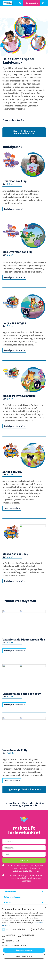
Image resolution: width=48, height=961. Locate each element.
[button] (2, 45)
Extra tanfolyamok (12, 897)
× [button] (45, 908)
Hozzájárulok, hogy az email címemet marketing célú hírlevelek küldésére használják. (26, 878)
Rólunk (7, 902)
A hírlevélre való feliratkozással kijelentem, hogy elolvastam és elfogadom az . (26, 868)
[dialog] (24, 933)
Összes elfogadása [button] (24, 950)
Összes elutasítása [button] (24, 956)
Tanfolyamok (10, 891)
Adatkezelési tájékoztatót (26, 871)
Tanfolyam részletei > (14, 209)
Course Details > (12, 508)
